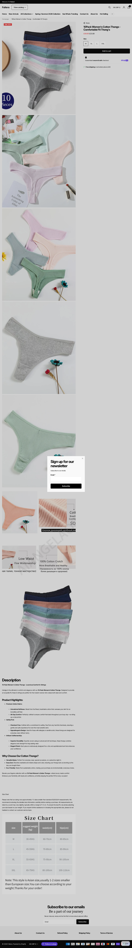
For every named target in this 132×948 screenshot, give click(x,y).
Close (82, 458)
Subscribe (66, 486)
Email (53, 475)
